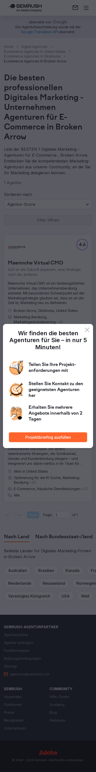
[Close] (87, 330)
